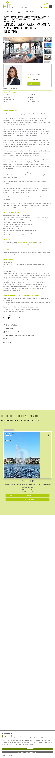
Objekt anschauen (29, 499)
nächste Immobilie (30, 11)
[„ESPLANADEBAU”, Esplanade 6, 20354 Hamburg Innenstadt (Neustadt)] (22, 477)
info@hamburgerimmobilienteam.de (17, 318)
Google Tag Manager (17, 736)
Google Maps (6, 736)
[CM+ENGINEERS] (16, 4)
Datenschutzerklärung (7, 755)
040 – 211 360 (10, 316)
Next (39, 49)
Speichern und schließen (27, 752)
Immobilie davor (10, 11)
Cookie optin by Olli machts (49, 757)
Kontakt (35, 84)
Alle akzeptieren (27, 749)
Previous (7, 49)
